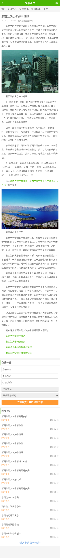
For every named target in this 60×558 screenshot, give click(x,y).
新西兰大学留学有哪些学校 (19, 353)
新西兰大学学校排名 (15, 336)
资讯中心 (12, 9)
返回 (2, 3)
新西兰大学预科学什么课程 (19, 347)
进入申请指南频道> (30, 542)
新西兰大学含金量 (18, 181)
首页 (56, 3)
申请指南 (36, 9)
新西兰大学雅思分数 (15, 341)
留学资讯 (24, 9)
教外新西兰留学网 (25, 21)
